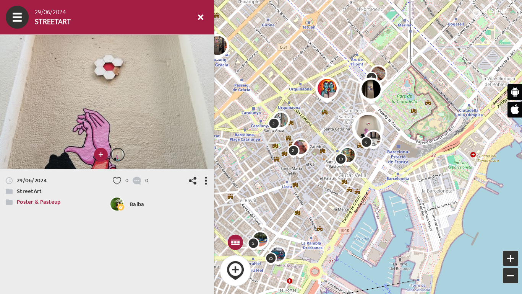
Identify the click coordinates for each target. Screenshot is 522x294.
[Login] (177, 17)
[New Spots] (40, 17)
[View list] (63, 17)
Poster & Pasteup (38, 202)
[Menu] (17, 17)
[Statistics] (86, 17)
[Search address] (131, 17)
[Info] (154, 17)
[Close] (200, 17)
